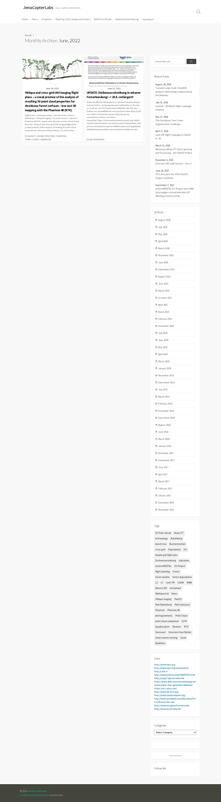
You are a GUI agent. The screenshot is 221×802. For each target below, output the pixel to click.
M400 (189, 582)
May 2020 (162, 347)
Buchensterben (177, 543)
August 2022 (164, 276)
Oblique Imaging (163, 599)
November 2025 (166, 255)
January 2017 (164, 495)
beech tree (160, 543)
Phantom (61, 136)
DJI (185, 549)
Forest (176, 571)
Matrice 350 (161, 588)
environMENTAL (163, 566)
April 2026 (163, 241)
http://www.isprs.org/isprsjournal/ (171, 668)
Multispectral (162, 593)
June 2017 (163, 467)
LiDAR (181, 582)
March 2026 (163, 248)
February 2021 (165, 318)
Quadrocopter (162, 626)
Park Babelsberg (163, 604)
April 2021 (163, 304)
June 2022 (163, 283)
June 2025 (163, 262)
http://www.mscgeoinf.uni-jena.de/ (171, 705)
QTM (184, 621)
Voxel (183, 637)
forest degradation (182, 577)
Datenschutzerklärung (127, 19)
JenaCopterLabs (37, 791)
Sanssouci (160, 632)
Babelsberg (176, 538)
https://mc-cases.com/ (165, 688)
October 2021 (165, 297)
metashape (175, 588)
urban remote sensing (166, 637)
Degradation (174, 549)
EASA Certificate (103, 19)
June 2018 (163, 431)
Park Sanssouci (182, 604)
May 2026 (162, 234)
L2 (156, 582)
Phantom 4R (173, 610)
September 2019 (166, 382)
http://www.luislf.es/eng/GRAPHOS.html (174, 674)
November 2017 (166, 453)
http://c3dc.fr (161, 671)
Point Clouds (32, 139)
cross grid (160, 549)
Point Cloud (181, 615)
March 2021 (163, 311)
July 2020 (162, 333)
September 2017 (166, 460)
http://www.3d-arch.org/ (166, 691)
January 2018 (164, 446)
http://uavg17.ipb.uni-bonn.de (169, 678)
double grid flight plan (166, 555)
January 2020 (164, 368)
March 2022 (163, 290)
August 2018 (164, 424)
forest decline (162, 577)
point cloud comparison (167, 621)
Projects (46, 19)
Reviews (176, 626)
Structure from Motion (179, 632)
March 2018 (163, 439)
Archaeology (161, 538)
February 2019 (165, 403)
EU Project (179, 566)
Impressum (148, 19)
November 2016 (166, 509)
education (184, 560)
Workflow (46, 139)
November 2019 (166, 375)
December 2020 (166, 326)
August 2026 (164, 219)
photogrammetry (163, 615)
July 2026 (162, 227)
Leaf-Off (170, 582)
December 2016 (166, 502)
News (35, 19)
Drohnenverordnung (165, 560)
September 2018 (166, 417)
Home (25, 19)
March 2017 (163, 481)
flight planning (162, 571)
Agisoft (31, 136)
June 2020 (163, 340)
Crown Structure (46, 136)
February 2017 (165, 488)
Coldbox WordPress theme (35, 795)
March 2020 (163, 361)
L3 (162, 582)
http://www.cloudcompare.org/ (170, 695)
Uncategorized (96, 139)
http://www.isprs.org (164, 664)
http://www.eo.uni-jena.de (167, 708)
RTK (186, 626)
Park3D (178, 599)
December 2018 (166, 410)
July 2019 (162, 389)
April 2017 (163, 474)
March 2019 (163, 396)
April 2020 (163, 354)
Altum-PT (179, 532)
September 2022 (166, 269)
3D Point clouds (163, 532)
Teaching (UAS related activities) (72, 19)
